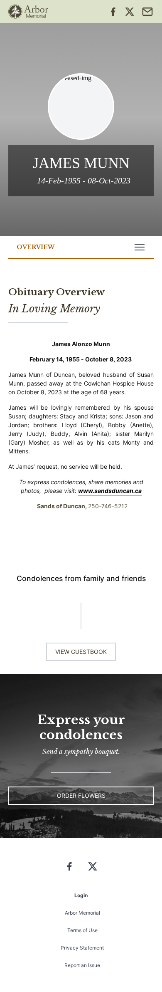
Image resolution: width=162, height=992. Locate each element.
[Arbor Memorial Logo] (28, 12)
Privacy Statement (82, 948)
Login (81, 895)
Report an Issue (82, 965)
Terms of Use (82, 930)
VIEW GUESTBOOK (81, 651)
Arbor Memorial (82, 913)
